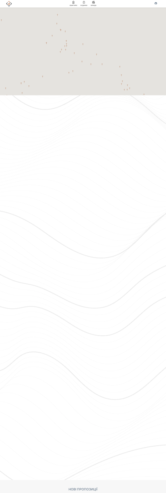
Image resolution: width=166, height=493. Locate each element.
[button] (91, 64)
